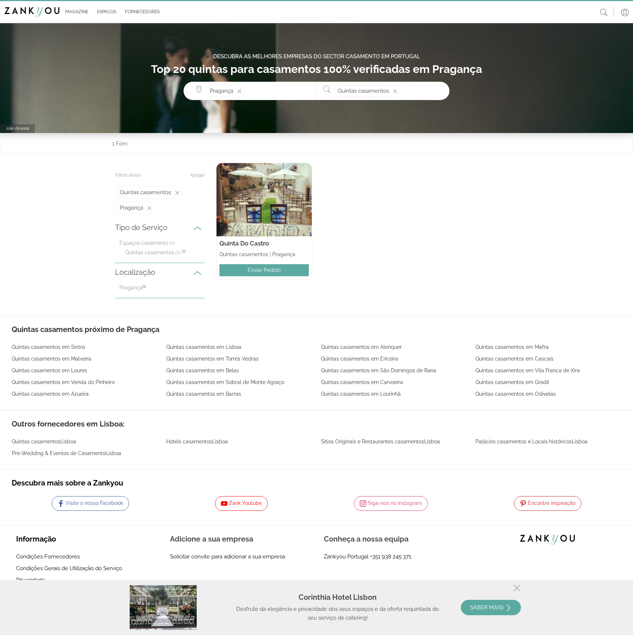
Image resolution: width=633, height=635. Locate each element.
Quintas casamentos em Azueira (50, 394)
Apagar (197, 175)
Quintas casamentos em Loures (49, 370)
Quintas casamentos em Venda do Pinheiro (63, 382)
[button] (75, 12)
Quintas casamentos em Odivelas (515, 394)
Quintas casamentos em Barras (203, 394)
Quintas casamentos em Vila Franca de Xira (527, 370)
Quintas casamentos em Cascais (514, 359)
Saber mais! (487, 607)
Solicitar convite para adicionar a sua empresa (227, 556)
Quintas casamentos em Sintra (48, 347)
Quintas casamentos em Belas (202, 370)
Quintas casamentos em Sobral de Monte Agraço (225, 382)
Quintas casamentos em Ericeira (359, 359)
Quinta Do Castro (244, 243)
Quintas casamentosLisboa (44, 441)
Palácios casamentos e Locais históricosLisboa (531, 441)
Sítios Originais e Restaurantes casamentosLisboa (380, 441)
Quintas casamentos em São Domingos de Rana (378, 370)
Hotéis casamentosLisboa (197, 441)
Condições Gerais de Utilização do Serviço (69, 568)
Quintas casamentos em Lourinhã (361, 394)
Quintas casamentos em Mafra (512, 347)
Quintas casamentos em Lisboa (203, 347)
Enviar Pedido (264, 270)
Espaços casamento (143, 243)
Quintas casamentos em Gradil (512, 382)
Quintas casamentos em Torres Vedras (212, 359)
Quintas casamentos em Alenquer (361, 347)
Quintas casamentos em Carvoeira (362, 382)
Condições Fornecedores (48, 556)
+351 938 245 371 (390, 556)
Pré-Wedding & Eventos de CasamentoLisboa (66, 453)
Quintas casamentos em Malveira (51, 359)
